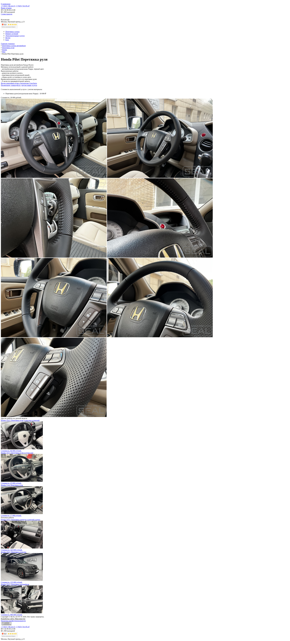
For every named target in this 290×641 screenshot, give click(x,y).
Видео (7, 38)
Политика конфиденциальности (13, 621)
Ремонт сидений (11, 34)
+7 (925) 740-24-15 (8, 6)
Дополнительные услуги (15, 36)
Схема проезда (6, 14)
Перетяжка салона (12, 32)
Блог (7, 40)
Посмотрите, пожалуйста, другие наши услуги (19, 85)
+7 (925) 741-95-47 (23, 6)
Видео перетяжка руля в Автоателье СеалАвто (19, 83)
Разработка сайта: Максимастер (13, 619)
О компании (5, 4)
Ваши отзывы (6, 8)
